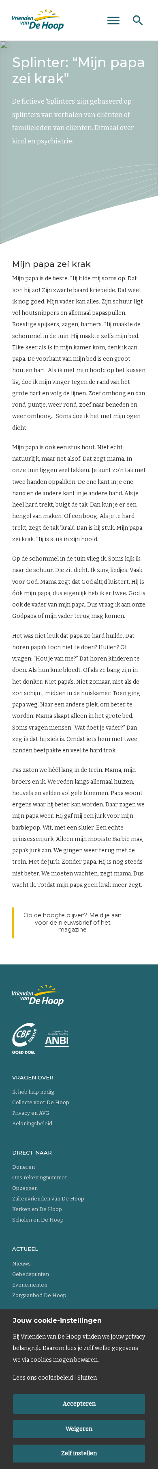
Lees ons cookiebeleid (43, 1378)
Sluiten (87, 1378)
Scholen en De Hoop (38, 1220)
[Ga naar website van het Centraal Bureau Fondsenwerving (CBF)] (24, 1038)
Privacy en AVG (30, 1113)
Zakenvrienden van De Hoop (48, 1199)
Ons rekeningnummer (39, 1177)
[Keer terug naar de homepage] (38, 20)
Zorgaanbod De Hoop (39, 1295)
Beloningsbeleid (32, 1123)
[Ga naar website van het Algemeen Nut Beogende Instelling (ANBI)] (57, 1038)
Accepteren (79, 1403)
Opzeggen (25, 1188)
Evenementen (29, 1285)
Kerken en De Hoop (37, 1209)
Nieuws (21, 1264)
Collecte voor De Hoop (40, 1102)
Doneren (23, 1167)
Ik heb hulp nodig (33, 1092)
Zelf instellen (79, 1453)
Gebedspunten (30, 1274)
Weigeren (79, 1429)
